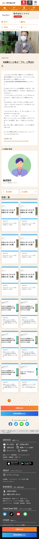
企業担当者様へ (12, 491)
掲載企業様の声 (7, 498)
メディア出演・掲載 (23, 479)
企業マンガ (17, 457)
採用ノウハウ (23, 498)
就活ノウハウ (6, 455)
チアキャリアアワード (8, 525)
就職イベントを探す (27, 447)
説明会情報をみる (19, 413)
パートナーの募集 (20, 525)
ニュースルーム (13, 479)
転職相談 (11, 457)
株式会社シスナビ (12, 430)
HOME (3, 430)
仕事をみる (19, 408)
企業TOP (11, 21)
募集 (30, 21)
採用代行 (28, 503)
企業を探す (10, 447)
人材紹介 (27, 501)
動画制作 (22, 503)
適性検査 (24, 450)
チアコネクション (7, 503)
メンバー (30, 27)
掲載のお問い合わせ (13, 494)
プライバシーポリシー (8, 481)
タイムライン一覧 (23, 430)
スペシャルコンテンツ (24, 455)
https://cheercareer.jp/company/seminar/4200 (16, 141)
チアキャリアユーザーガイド (10, 459)
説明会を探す (24, 444)
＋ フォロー (17, 16)
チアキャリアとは (13, 475)
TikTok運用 (16, 503)
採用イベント (15, 498)
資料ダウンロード (7, 501)
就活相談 (5, 457)
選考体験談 (14, 455)
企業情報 (11, 27)
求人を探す (10, 444)
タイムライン (11, 450)
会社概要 (5, 479)
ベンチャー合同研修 (18, 501)
